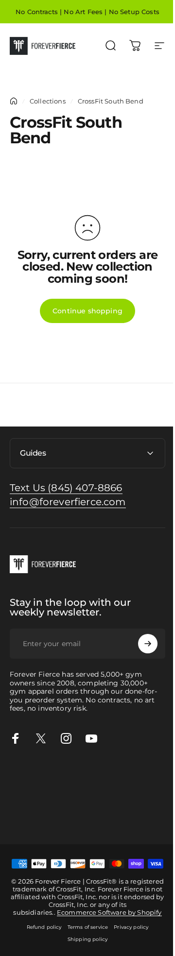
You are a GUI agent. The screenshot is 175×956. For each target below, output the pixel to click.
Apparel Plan (132, 774)
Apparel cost (88, 774)
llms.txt (52, 828)
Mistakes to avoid (30, 796)
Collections (48, 101)
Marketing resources (96, 796)
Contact (106, 818)
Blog (83, 818)
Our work (148, 796)
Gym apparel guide (33, 774)
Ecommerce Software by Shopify (105, 943)
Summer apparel (73, 806)
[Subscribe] (140, 643)
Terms (10, 828)
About (130, 818)
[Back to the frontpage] (14, 101)
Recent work (22, 806)
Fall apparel (122, 806)
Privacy (154, 818)
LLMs (30, 828)
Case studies (53, 818)
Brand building (26, 785)
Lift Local (16, 818)
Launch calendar (80, 785)
